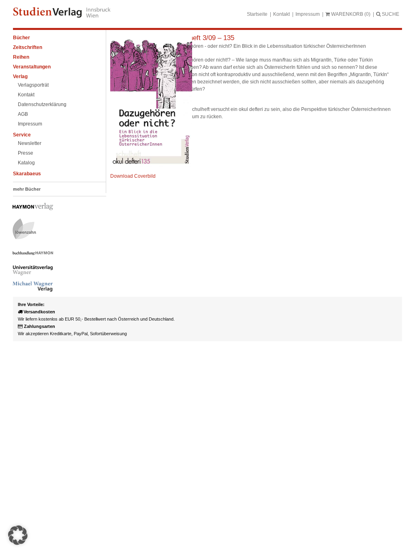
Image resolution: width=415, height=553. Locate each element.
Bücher (21, 37)
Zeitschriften (27, 47)
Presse (25, 153)
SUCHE (390, 14)
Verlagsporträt (33, 85)
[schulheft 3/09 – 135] (151, 165)
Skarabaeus (27, 174)
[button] (18, 535)
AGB (23, 114)
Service (22, 135)
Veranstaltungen (32, 67)
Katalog (26, 163)
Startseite (257, 14)
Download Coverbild (133, 176)
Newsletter (29, 143)
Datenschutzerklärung (42, 104)
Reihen (21, 57)
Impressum (307, 14)
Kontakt (281, 14)
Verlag (20, 76)
